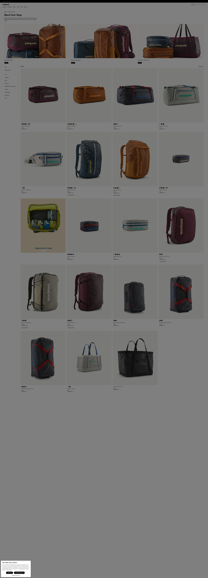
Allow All (9, 572)
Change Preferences (16, 575)
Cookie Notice (21, 568)
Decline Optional (19, 572)
